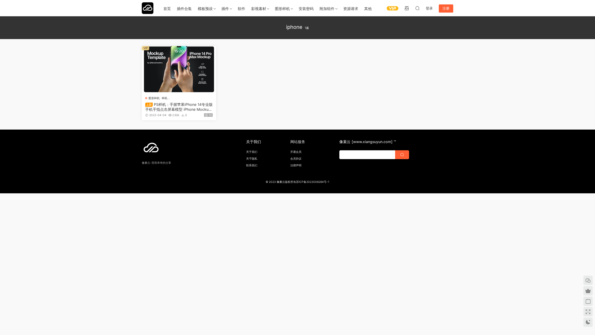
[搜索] (417, 8)
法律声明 (295, 165)
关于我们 (251, 152)
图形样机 (282, 8)
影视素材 (258, 8)
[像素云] (147, 8)
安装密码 (306, 8)
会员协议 (295, 158)
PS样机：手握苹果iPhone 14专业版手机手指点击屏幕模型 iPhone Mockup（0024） (179, 106)
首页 (167, 8)
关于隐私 (251, 158)
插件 (225, 8)
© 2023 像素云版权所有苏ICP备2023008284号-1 (297, 182)
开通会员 (295, 152)
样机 (164, 98)
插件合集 (184, 8)
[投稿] (406, 8)
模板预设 (205, 8)
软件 (241, 8)
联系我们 (251, 165)
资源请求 (350, 8)
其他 (368, 8)
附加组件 (327, 8)
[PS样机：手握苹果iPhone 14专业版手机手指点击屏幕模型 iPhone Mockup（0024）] (179, 69)
